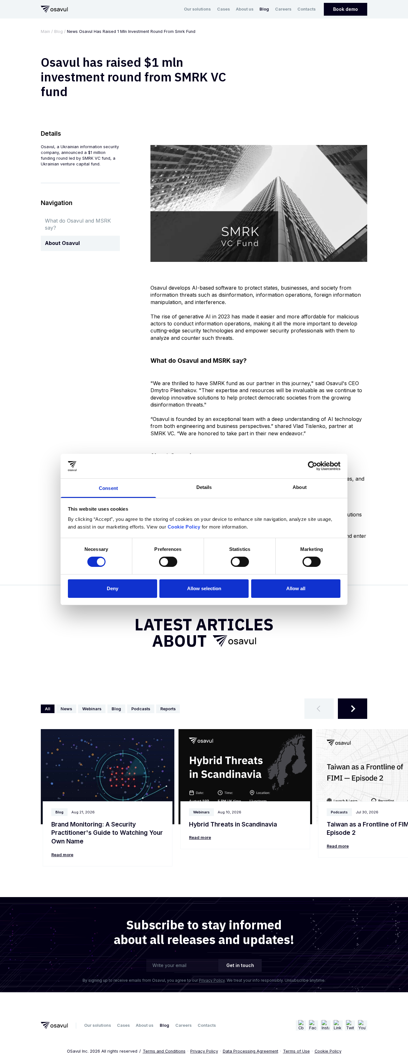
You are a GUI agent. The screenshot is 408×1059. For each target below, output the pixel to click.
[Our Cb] (301, 1025)
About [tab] (300, 487)
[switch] (168, 562)
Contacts (306, 9)
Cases (223, 9)
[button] (319, 708)
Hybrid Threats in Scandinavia (233, 824)
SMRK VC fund (96, 158)
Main (45, 31)
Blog (264, 9)
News (66, 708)
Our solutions (197, 9)
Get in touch (240, 965)
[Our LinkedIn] (337, 1025)
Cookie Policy (328, 1051)
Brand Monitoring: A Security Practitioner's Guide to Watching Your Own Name (107, 832)
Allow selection (204, 588)
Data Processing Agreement (250, 1051)
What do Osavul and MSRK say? (78, 224)
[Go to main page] (54, 9)
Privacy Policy (212, 980)
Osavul (47, 146)
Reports (168, 708)
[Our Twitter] (350, 1025)
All (47, 708)
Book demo (345, 9)
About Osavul (62, 243)
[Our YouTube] (362, 1025)
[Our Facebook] (313, 1025)
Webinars (91, 708)
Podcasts (140, 708)
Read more (62, 854)
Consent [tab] (108, 488)
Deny (112, 588)
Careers (283, 9)
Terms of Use (296, 1051)
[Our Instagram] (325, 1025)
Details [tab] (204, 487)
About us (244, 9)
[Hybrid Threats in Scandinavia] (245, 776)
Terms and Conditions (164, 1051)
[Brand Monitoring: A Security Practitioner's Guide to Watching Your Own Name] (107, 776)
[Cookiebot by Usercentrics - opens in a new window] (312, 466)
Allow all (295, 588)
